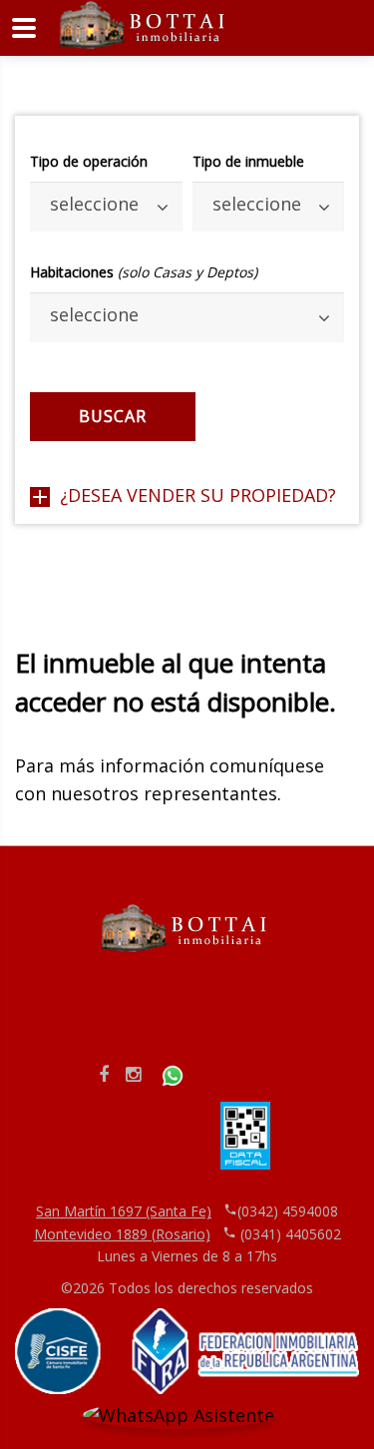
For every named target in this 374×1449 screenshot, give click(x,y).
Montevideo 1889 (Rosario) (122, 1233)
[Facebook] (104, 1074)
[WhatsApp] (172, 1074)
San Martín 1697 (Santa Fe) (123, 1211)
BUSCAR (113, 416)
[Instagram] (133, 1074)
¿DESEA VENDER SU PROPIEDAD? (198, 495)
